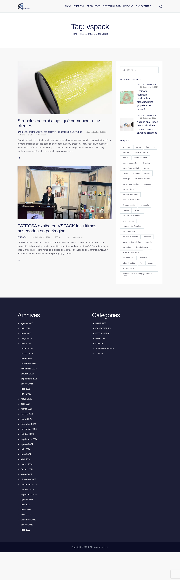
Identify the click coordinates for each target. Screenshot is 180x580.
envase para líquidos (131, 184)
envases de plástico (130, 195)
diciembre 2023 (28, 479)
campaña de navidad (131, 168)
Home (74, 34)
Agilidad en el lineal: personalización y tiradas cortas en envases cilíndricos (147, 127)
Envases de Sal (129, 205)
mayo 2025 (26, 399)
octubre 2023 (27, 489)
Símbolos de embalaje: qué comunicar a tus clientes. (59, 123)
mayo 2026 (26, 338)
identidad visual (129, 232)
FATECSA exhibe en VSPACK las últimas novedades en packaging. (57, 228)
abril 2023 (26, 514)
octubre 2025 (27, 373)
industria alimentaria (130, 237)
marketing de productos (132, 242)
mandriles (147, 237)
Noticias (152, 85)
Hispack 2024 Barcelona (132, 226)
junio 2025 (26, 394)
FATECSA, (142, 85)
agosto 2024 (27, 444)
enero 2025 (26, 419)
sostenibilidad (128, 258)
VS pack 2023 (128, 268)
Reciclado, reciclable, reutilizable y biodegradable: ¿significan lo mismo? (145, 100)
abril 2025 (26, 404)
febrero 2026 (27, 353)
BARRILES (22, 132)
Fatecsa (126, 210)
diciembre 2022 (28, 519)
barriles (125, 158)
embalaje (126, 179)
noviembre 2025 (29, 368)
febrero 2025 (27, 414)
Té (141, 263)
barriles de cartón (140, 158)
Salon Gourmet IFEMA (131, 253)
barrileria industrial (141, 152)
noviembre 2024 (29, 429)
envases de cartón (130, 189)
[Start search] (160, 7)
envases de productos (131, 200)
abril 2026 (26, 343)
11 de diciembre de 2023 (40, 237)
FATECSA (22, 237)
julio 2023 (25, 504)
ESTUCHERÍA (50, 132)
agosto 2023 (27, 499)
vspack (151, 263)
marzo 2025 (27, 409)
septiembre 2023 (29, 494)
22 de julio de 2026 (148, 118)
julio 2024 (25, 449)
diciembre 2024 (28, 424)
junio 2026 (26, 333)
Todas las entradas (87, 34)
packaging (127, 247)
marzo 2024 (27, 464)
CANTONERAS (35, 132)
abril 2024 (26, 459)
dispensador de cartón (141, 174)
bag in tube (150, 147)
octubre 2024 (27, 434)
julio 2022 (25, 530)
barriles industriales (130, 163)
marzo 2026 (27, 348)
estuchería (145, 205)
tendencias (143, 258)
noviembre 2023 (29, 484)
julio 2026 (25, 328)
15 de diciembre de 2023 (96, 132)
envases (147, 184)
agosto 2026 (27, 323)
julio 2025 (25, 389)
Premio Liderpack (143, 247)
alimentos (126, 147)
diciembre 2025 (28, 363)
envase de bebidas (142, 179)
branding (146, 163)
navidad (149, 242)
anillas (138, 147)
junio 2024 (26, 454)
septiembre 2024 (29, 439)
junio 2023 (26, 509)
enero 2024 (26, 474)
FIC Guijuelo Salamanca (132, 216)
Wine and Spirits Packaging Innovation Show (137, 275)
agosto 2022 (27, 524)
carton (125, 174)
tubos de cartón (129, 263)
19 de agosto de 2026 (149, 87)
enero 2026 (26, 358)
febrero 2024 (27, 469)
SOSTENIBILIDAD (66, 132)
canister (147, 168)
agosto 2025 (27, 383)
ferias (137, 210)
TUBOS (79, 132)
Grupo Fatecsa (128, 221)
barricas (126, 152)
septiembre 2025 (29, 378)
